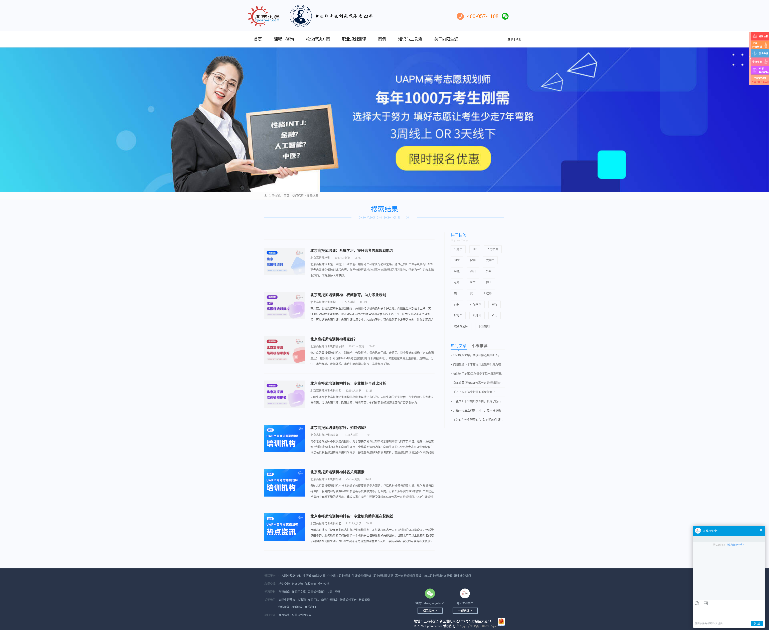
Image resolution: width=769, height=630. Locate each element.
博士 (489, 282)
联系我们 (310, 607)
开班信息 (284, 615)
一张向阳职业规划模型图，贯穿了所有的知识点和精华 (479, 401)
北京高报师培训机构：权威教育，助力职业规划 (348, 295)
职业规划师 (461, 326)
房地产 (458, 315)
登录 (510, 39)
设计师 (477, 315)
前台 (457, 304)
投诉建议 (297, 607)
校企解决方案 (318, 39)
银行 (494, 304)
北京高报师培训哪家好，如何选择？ (339, 428)
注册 (518, 39)
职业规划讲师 (462, 575)
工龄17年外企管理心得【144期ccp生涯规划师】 (479, 419)
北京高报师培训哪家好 (324, 434)
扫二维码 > (430, 610)
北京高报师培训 (320, 257)
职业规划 (484, 326)
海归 (473, 271)
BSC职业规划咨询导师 (438, 575)
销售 (494, 315)
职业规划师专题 (301, 615)
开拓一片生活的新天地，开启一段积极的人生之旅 (479, 410)
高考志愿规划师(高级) (408, 575)
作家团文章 (299, 591)
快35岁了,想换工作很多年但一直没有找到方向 (479, 373)
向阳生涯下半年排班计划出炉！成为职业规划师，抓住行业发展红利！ (479, 364)
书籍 (329, 591)
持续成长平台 (348, 599)
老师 (457, 282)
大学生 (490, 260)
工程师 (487, 293)
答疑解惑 (284, 591)
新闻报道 (364, 599)
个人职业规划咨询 (290, 575)
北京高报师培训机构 (323, 302)
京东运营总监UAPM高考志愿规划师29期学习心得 (479, 382)
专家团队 (313, 599)
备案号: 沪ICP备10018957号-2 (477, 626)
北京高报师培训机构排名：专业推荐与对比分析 (348, 384)
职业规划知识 (316, 591)
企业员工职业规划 (338, 575)
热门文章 (459, 346)
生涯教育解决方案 (314, 575)
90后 (457, 260)
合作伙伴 (283, 607)
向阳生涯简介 (287, 599)
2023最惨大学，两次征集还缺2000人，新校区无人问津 (479, 355)
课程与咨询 (284, 39)
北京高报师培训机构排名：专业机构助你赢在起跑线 (351, 516)
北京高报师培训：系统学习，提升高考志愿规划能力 (351, 251)
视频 (337, 591)
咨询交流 (297, 583)
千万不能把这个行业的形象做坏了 (474, 392)
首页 (258, 39)
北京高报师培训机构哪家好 (327, 346)
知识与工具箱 (410, 39)
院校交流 (310, 583)
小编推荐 (480, 346)
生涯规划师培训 (361, 575)
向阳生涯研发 (329, 599)
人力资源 (492, 249)
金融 (457, 271)
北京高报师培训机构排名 (325, 390)
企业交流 (323, 583)
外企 (489, 271)
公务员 (458, 249)
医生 (473, 282)
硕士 (457, 293)
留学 (473, 260)
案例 (382, 39)
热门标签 (298, 195)
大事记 (301, 599)
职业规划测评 (354, 39)
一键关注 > (465, 610)
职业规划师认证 (383, 575)
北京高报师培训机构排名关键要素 (337, 472)
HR (475, 249)
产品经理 (475, 304)
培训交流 (284, 583)
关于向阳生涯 (446, 39)
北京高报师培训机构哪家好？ (333, 339)
